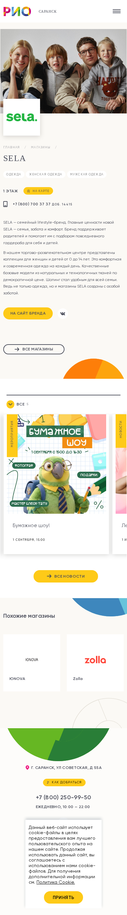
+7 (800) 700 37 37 (42, 203)
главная (11, 147)
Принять (64, 897)
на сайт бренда (28, 313)
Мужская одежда (87, 174)
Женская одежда (46, 174)
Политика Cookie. (55, 882)
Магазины (40, 147)
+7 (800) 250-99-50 (64, 797)
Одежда (13, 174)
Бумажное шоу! (31, 525)
